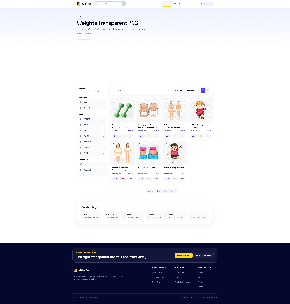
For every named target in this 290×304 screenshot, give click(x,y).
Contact (201, 277)
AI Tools (177, 4)
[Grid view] (203, 90)
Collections (156, 282)
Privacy (201, 282)
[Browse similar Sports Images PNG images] (131, 101)
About (200, 272)
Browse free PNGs (203, 255)
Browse (165, 4)
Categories (179, 272)
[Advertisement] (145, 64)
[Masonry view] (207, 90)
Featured (198, 4)
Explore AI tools (183, 255)
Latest (188, 4)
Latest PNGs (157, 272)
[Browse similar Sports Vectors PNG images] (157, 101)
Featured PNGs (158, 277)
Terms (200, 287)
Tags (177, 277)
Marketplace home (182, 282)
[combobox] (109, 3)
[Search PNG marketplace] (124, 4)
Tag (80, 17)
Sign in (209, 4)
